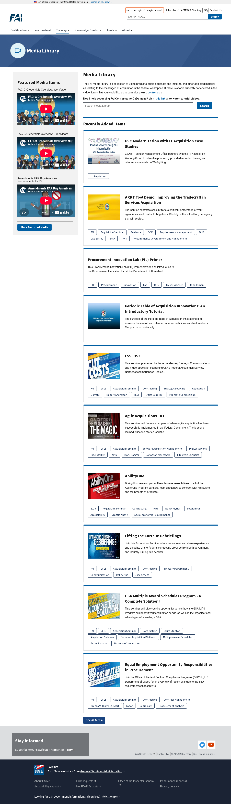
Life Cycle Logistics (188, 455)
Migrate (95, 394)
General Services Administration (101, 771)
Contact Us (216, 10)
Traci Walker (97, 455)
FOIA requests (84, 781)
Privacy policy (168, 786)
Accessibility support (46, 786)
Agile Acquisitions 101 (144, 415)
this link (160, 98)
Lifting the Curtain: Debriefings (153, 535)
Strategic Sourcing (174, 388)
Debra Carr (146, 706)
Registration (153, 10)
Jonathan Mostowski (158, 455)
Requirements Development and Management (160, 238)
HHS (155, 508)
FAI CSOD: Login (134, 10)
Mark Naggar (131, 455)
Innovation (129, 285)
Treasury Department (176, 568)
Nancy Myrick (172, 508)
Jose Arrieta (142, 575)
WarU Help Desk (143, 754)
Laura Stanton (172, 631)
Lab (145, 285)
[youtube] (211, 745)
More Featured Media (34, 227)
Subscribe (171, 10)
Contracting (150, 388)
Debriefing (122, 575)
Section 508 (193, 508)
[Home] (18, 18)
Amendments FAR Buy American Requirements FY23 (37, 180)
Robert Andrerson (116, 394)
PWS (124, 238)
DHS (156, 285)
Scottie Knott (120, 514)
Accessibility (97, 514)
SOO (112, 238)
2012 (201, 232)
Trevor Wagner (174, 285)
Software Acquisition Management (162, 448)
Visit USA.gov (110, 796)
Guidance (136, 232)
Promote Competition (182, 394)
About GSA (41, 781)
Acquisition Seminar (112, 232)
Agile (115, 455)
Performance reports (172, 781)
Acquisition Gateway (102, 637)
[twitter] (202, 745)
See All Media (94, 720)
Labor (129, 706)
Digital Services (198, 448)
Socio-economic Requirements (152, 514)
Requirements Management (176, 232)
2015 (103, 388)
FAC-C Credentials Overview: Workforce (41, 89)
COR (150, 232)
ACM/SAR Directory (191, 10)
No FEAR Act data (87, 786)
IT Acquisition (98, 176)
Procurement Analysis (171, 706)
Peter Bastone (98, 643)
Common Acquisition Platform (138, 637)
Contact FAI (163, 754)
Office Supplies (154, 394)
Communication (99, 575)
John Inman (197, 285)
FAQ (205, 10)
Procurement (109, 285)
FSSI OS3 (133, 355)
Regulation (198, 388)
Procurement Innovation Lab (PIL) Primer (125, 259)
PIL (92, 285)
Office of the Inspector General (136, 781)
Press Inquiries (207, 754)
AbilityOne (134, 476)
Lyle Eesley (96, 238)
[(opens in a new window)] (39, 769)
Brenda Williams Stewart (104, 706)
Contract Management (177, 699)
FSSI (136, 394)
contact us (154, 92)
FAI (92, 232)
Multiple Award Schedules (177, 637)
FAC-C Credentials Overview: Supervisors (42, 134)
